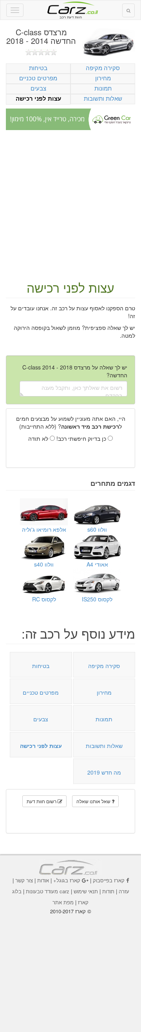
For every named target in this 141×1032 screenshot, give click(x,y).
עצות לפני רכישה (38, 98)
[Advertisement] (70, 206)
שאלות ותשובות (103, 98)
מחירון (103, 78)
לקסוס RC (44, 599)
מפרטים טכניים (38, 78)
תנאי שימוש (86, 891)
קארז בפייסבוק (108, 880)
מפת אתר (63, 902)
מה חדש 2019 (104, 772)
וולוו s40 (44, 564)
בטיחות (38, 67)
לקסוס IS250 (97, 599)
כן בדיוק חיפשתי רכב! (82, 438)
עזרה (124, 891)
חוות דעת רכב (70, 7)
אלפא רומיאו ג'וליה (44, 529)
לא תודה (39, 438)
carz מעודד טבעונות (47, 891)
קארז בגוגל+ (67, 880)
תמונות (103, 88)
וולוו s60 (97, 529)
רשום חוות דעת (42, 801)
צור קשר (24, 880)
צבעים (38, 88)
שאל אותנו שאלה (94, 801)
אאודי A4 (97, 564)
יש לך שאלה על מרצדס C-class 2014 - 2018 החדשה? (74, 371)
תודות (108, 891)
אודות (43, 880)
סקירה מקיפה (103, 67)
